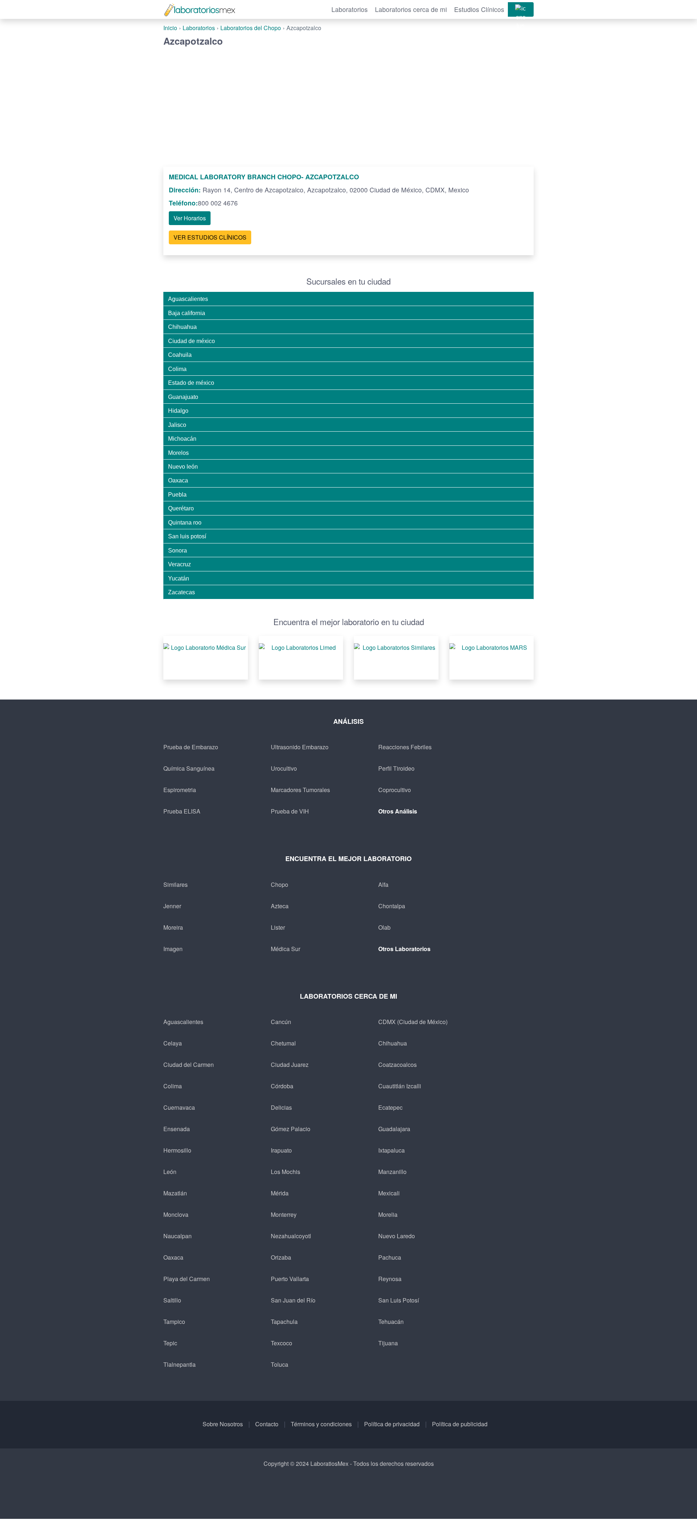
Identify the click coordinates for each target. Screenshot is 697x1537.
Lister (278, 927)
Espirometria (179, 790)
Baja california (186, 313)
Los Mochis (285, 1171)
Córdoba (282, 1086)
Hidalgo (178, 410)
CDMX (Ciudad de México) (413, 1022)
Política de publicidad (460, 1424)
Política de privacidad (392, 1424)
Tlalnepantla (179, 1364)
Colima (177, 369)
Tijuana (388, 1343)
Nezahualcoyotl (291, 1236)
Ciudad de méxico (191, 341)
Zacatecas (181, 592)
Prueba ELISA (181, 811)
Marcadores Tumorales (300, 790)
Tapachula (284, 1321)
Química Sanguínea (189, 768)
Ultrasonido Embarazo (300, 747)
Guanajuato (183, 397)
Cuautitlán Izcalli (399, 1086)
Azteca (280, 906)
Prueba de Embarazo (190, 747)
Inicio (170, 28)
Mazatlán (175, 1193)
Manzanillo (392, 1171)
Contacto (266, 1424)
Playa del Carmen (186, 1279)
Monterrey (284, 1214)
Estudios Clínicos (479, 9)
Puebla (177, 494)
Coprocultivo (394, 790)
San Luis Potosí (398, 1300)
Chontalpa (391, 906)
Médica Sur (285, 949)
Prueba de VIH (290, 811)
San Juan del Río (293, 1300)
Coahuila (180, 354)
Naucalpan (177, 1236)
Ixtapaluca (391, 1150)
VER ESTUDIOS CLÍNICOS (210, 237)
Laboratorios (349, 9)
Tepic (170, 1343)
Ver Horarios (190, 218)
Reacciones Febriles (405, 747)
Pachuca (389, 1257)
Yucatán (178, 578)
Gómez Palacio (290, 1129)
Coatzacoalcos (397, 1064)
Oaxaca (178, 480)
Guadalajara (394, 1129)
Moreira (173, 927)
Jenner (172, 906)
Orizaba (281, 1257)
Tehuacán (391, 1321)
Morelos (178, 452)
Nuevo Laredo (396, 1236)
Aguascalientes (188, 298)
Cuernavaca (179, 1107)
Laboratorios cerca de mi (411, 9)
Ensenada (176, 1129)
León (169, 1171)
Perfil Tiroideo (396, 768)
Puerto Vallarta (290, 1279)
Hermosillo (177, 1150)
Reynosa (390, 1279)
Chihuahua (182, 326)
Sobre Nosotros (223, 1424)
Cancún (281, 1022)
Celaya (172, 1043)
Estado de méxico (191, 382)
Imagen (173, 949)
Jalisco (177, 424)
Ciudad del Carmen (188, 1064)
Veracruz (179, 564)
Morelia (388, 1214)
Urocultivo (284, 768)
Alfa (383, 884)
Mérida (280, 1193)
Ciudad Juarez (290, 1064)
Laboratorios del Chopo (250, 28)
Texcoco (281, 1343)
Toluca (279, 1364)
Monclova (175, 1214)
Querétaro (181, 508)
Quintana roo (184, 522)
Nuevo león (183, 466)
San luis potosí (187, 536)
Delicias (281, 1107)
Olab (384, 927)
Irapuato (281, 1150)
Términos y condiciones (321, 1424)
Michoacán (182, 438)
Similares (175, 884)
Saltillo (172, 1300)
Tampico (174, 1321)
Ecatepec (390, 1107)
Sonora (177, 550)
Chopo (279, 884)
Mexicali (389, 1193)
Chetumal (283, 1043)
